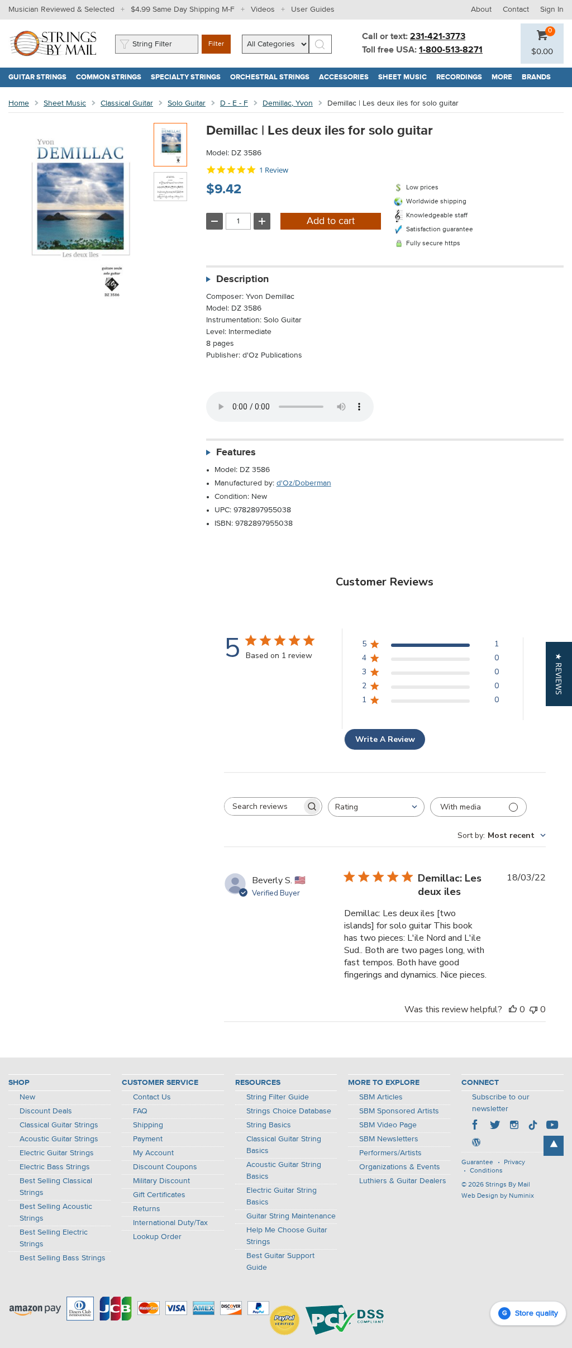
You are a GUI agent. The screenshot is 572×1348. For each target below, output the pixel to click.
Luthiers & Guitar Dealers (402, 1181)
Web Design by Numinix (497, 1196)
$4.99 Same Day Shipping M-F (183, 9)
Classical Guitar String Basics (283, 1145)
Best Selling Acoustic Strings (56, 1212)
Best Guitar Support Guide (280, 1261)
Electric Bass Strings (55, 1167)
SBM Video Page (388, 1125)
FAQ (140, 1111)
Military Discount (161, 1181)
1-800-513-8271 (451, 50)
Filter (216, 44)
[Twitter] (495, 1126)
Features (236, 452)
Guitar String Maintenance (291, 1216)
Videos (263, 9)
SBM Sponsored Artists (399, 1111)
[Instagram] (514, 1126)
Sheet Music (65, 103)
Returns (146, 1209)
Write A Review (385, 739)
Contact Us (152, 1097)
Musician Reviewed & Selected (61, 9)
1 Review (273, 170)
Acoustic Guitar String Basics (283, 1170)
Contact (516, 9)
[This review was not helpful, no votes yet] (533, 1009)
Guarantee (477, 1162)
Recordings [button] (461, 77)
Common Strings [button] (111, 77)
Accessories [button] (346, 77)
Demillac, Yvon (288, 103)
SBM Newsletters (388, 1139)
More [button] (504, 77)
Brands (536, 77)
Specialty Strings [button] (188, 77)
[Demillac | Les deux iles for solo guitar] (170, 144)
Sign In (552, 9)
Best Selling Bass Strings (63, 1258)
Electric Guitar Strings (57, 1153)
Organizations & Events (399, 1167)
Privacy (514, 1162)
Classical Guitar (127, 103)
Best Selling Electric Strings (54, 1238)
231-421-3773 (437, 36)
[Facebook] (476, 1126)
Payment (148, 1139)
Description (242, 279)
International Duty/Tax (170, 1223)
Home (18, 103)
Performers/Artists (390, 1153)
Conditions (486, 1171)
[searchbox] (263, 806)
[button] (542, 52)
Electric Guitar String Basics (281, 1196)
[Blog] (476, 1143)
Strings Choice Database (288, 1111)
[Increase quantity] (262, 221)
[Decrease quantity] (214, 221)
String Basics (268, 1125)
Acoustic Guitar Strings (59, 1139)
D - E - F (234, 103)
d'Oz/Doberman (304, 483)
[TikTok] (533, 1126)
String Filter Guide (277, 1097)
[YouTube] (552, 1126)
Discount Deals (46, 1111)
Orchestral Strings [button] (272, 77)
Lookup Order (157, 1237)
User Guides (313, 9)
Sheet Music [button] (405, 77)
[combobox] (376, 807)
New (27, 1097)
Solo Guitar (187, 103)
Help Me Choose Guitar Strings (286, 1236)
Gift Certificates (159, 1195)
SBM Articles (381, 1097)
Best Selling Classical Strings (56, 1187)
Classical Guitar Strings (59, 1125)
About (481, 9)
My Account (153, 1153)
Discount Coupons (165, 1167)
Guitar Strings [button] (40, 77)
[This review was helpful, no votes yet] (513, 1009)
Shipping (148, 1125)
